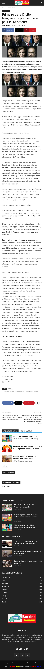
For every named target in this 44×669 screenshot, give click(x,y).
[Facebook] (16, 655)
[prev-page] (3, 466)
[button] (3, 3)
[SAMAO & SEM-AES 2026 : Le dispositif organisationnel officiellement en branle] (7, 458)
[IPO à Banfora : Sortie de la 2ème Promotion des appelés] (7, 507)
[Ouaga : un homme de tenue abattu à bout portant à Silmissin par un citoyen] (7, 563)
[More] (39, 30)
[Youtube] (27, 655)
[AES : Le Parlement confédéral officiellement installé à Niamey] (7, 438)
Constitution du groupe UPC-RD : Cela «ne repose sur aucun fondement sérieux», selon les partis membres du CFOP (32, 419)
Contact (37, 663)
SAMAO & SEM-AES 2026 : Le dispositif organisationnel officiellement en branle (24, 458)
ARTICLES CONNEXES (10, 431)
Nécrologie (30, 663)
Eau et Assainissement (18, 663)
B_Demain (7, 25)
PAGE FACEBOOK (8, 472)
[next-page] (6, 466)
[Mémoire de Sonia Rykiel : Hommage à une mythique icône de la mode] (7, 448)
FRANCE (10, 388)
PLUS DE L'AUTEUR (26, 431)
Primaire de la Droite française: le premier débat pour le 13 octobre (21, 391)
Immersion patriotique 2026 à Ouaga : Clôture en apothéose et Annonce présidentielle (26, 517)
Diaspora (7, 663)
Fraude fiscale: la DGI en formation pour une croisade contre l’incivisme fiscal (12, 417)
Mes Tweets (6, 487)
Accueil (4, 8)
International (11, 8)
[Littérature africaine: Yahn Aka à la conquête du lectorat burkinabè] (7, 544)
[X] (22, 655)
